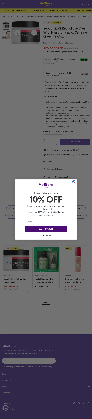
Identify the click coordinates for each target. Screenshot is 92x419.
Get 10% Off (46, 228)
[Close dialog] (74, 182)
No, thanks (46, 235)
